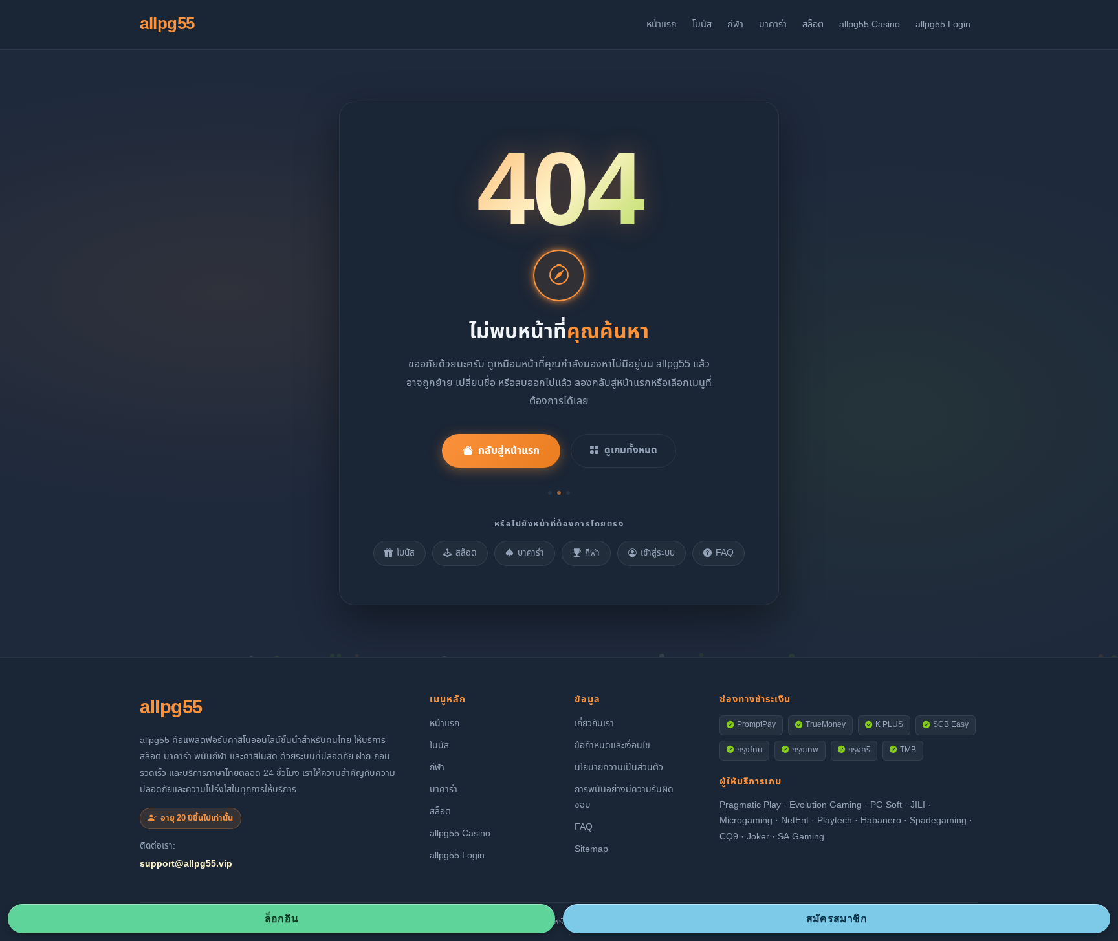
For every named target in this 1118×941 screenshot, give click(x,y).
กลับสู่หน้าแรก (509, 451)
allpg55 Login (942, 24)
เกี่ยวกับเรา (594, 723)
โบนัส (702, 24)
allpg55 (167, 24)
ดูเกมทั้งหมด (630, 450)
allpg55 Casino (869, 24)
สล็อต (813, 24)
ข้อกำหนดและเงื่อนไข (612, 745)
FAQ (725, 552)
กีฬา (735, 24)
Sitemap (591, 849)
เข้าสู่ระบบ (658, 552)
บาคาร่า (773, 24)
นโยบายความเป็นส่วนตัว (619, 767)
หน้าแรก (661, 24)
